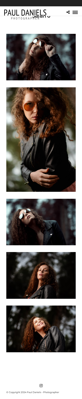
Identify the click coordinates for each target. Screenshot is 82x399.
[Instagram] (41, 386)
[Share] (68, 12)
